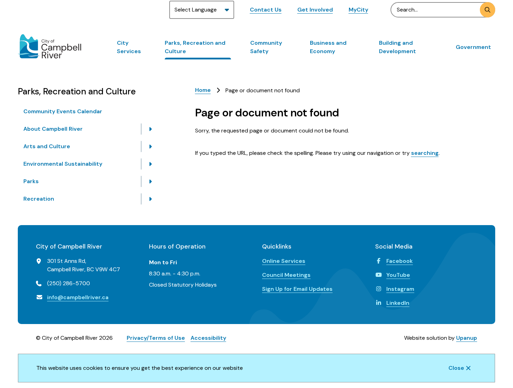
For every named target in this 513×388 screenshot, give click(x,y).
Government (473, 47)
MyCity (358, 9)
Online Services (283, 261)
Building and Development (397, 47)
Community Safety (266, 47)
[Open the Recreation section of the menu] (150, 199)
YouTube (398, 275)
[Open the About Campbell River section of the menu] (150, 129)
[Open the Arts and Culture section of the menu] (150, 146)
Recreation (38, 198)
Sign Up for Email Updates (297, 289)
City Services (129, 47)
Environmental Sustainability (62, 163)
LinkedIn (397, 303)
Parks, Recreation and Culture (195, 47)
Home (203, 90)
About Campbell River (53, 128)
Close (456, 368)
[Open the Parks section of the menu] (150, 181)
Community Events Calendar (62, 111)
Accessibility (208, 338)
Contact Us (266, 9)
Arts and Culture (46, 146)
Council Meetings (286, 275)
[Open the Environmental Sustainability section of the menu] (150, 164)
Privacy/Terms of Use (156, 338)
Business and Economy (328, 47)
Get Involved (315, 9)
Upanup (466, 338)
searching (425, 153)
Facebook (399, 261)
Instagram (400, 289)
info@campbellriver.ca (78, 297)
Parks (31, 181)
